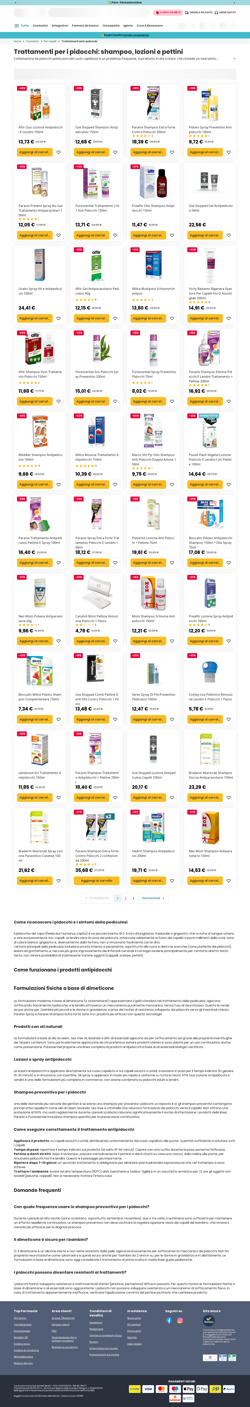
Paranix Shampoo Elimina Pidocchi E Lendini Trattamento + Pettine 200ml (211, 376)
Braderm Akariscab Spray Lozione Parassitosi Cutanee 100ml (41, 856)
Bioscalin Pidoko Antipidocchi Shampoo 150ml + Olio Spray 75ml (210, 542)
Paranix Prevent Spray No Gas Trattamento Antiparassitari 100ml (41, 210)
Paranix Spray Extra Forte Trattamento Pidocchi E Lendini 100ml (97, 542)
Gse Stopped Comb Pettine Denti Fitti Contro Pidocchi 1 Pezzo (97, 699)
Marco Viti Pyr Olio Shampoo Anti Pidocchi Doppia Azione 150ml (154, 459)
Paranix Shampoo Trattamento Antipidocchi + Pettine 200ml (97, 777)
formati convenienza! (135, 35)
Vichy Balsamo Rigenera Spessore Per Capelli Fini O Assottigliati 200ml (210, 293)
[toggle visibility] (234, 58)
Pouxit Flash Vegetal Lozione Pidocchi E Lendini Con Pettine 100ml (210, 459)
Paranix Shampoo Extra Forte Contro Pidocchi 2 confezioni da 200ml (97, 856)
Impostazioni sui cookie (104, 1354)
